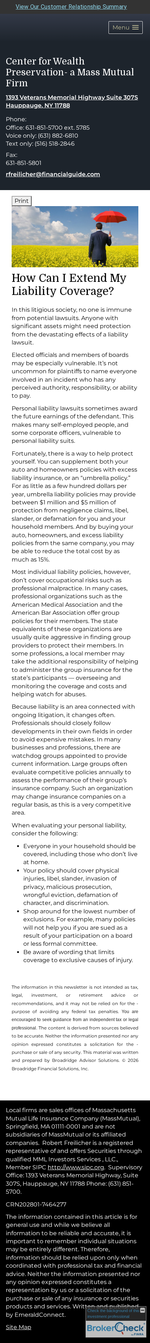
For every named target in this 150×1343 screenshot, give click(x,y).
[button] (125, 27)
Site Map (18, 1327)
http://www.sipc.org (76, 1167)
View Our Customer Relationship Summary (71, 6)
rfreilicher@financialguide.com (53, 174)
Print (22, 200)
